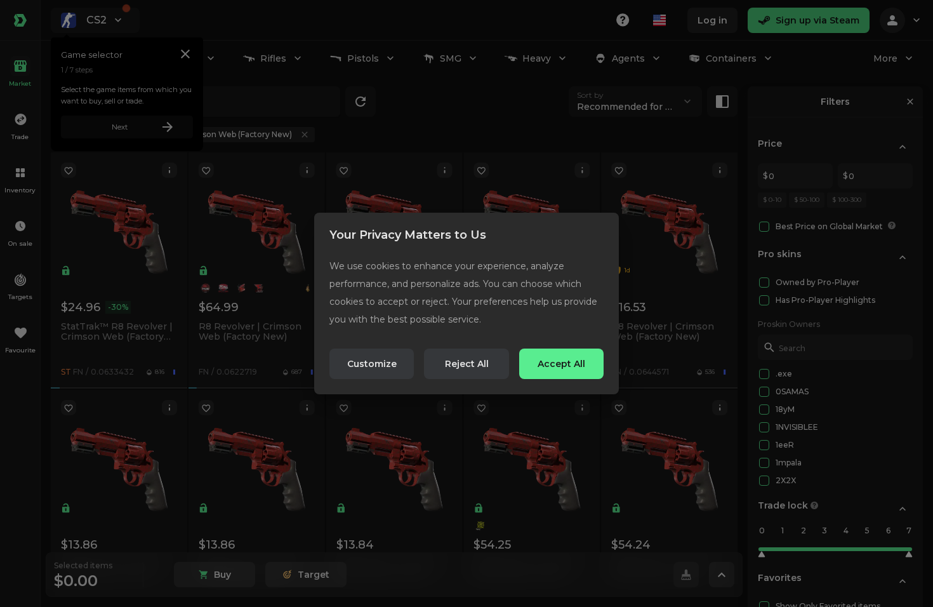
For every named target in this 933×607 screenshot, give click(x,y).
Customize (372, 364)
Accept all (561, 364)
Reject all (467, 364)
